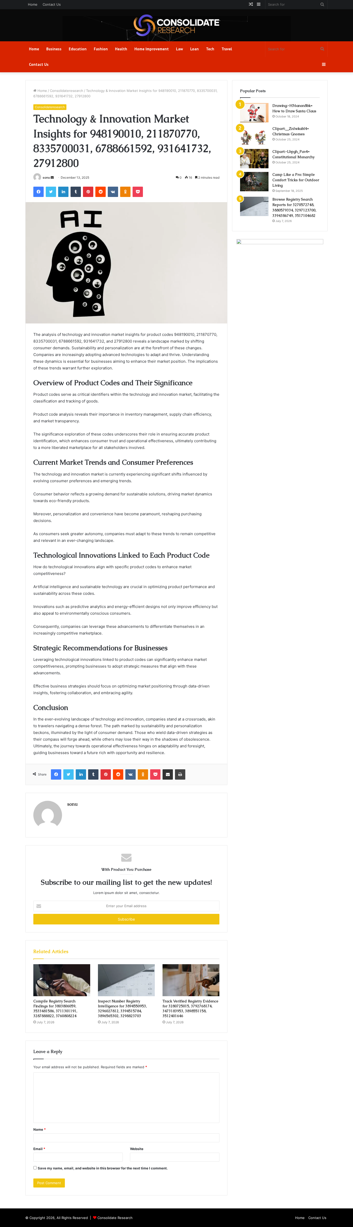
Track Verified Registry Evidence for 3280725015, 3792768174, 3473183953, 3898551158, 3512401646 (190, 1008)
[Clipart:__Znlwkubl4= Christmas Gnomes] (254, 135)
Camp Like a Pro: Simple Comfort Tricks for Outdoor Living (295, 180)
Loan (194, 48)
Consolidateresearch (66, 91)
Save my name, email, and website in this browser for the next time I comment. (103, 1168)
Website (136, 1149)
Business (54, 48)
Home (32, 4)
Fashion (101, 48)
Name (39, 1129)
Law (179, 48)
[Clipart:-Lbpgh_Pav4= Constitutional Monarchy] (254, 158)
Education (78, 48)
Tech (210, 48)
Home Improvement (151, 48)
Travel (226, 48)
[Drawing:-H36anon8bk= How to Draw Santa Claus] (254, 112)
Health (121, 48)
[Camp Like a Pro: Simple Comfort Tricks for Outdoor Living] (254, 181)
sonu (46, 177)
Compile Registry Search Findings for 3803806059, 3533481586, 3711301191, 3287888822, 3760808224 (55, 1008)
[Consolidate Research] (176, 25)
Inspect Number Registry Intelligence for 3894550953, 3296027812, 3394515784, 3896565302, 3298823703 (122, 1008)
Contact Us (52, 4)
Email (39, 1149)
